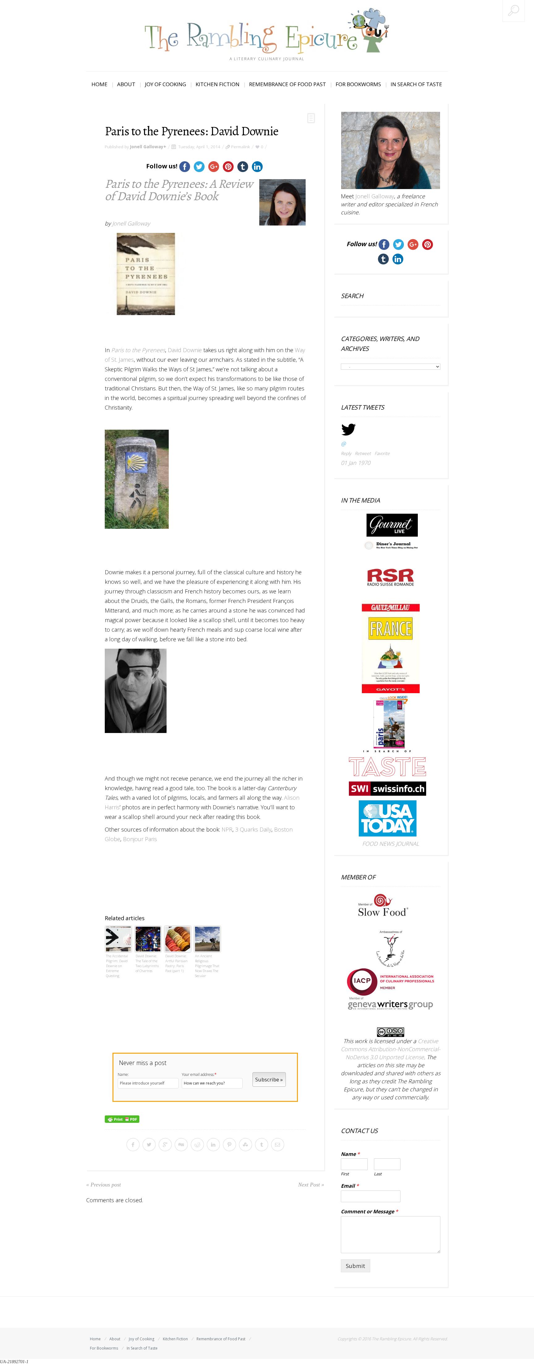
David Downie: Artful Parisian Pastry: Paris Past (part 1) (176, 963)
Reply (346, 453)
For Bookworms (358, 84)
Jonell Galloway (146, 147)
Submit (355, 1266)
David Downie (185, 350)
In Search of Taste (416, 84)
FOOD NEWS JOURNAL (390, 843)
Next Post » (311, 1185)
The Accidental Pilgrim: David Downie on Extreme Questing (117, 966)
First (345, 1174)
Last (378, 1174)
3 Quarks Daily (253, 829)
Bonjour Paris (140, 839)
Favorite (382, 453)
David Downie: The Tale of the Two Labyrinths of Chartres (147, 963)
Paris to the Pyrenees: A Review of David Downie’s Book (178, 189)
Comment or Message (369, 1211)
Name (350, 1154)
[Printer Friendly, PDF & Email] (122, 1118)
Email (350, 1186)
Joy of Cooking (165, 84)
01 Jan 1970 (355, 462)
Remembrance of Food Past (287, 84)
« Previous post (103, 1185)
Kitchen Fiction (217, 84)
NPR (227, 829)
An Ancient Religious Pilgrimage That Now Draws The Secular (207, 966)
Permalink (240, 147)
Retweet (363, 453)
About (126, 84)
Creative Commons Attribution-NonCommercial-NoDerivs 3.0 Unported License (390, 1049)
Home (99, 84)
